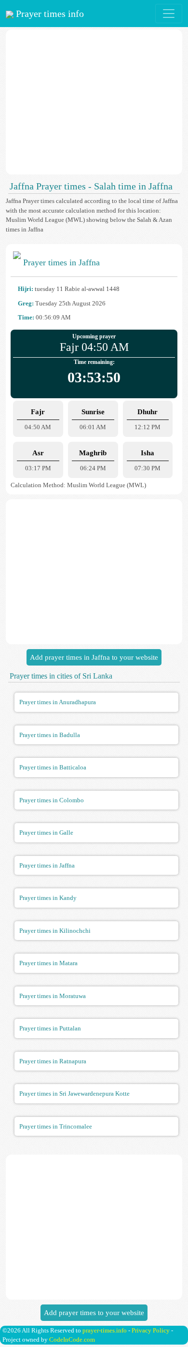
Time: (26, 317)
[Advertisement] (94, 102)
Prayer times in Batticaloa (52, 767)
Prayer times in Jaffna (47, 865)
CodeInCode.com (72, 1339)
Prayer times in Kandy (48, 897)
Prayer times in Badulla (49, 735)
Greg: (26, 303)
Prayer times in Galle (46, 832)
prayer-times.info (104, 1330)
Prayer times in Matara (48, 963)
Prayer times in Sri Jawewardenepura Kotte (74, 1093)
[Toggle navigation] (168, 13)
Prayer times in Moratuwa (52, 995)
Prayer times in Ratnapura (52, 1061)
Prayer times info (48, 13)
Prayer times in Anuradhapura (57, 702)
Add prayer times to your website (94, 1313)
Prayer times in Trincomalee (55, 1126)
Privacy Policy (151, 1330)
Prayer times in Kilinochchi (55, 930)
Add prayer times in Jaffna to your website (94, 657)
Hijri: (25, 288)
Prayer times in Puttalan (50, 1028)
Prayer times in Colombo (51, 800)
